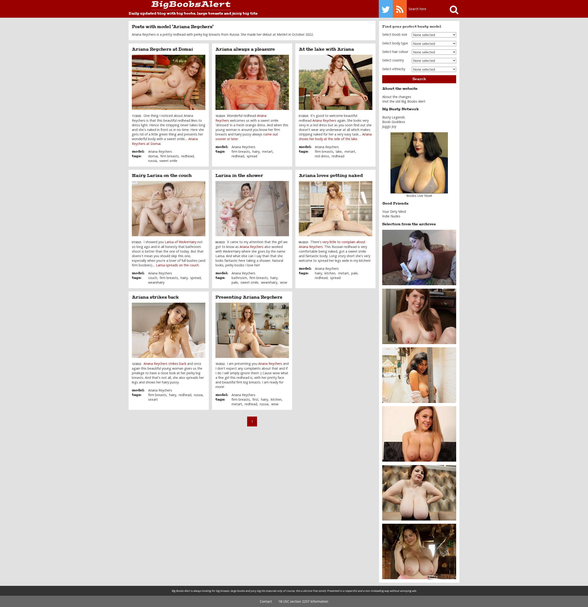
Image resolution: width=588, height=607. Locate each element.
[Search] (452, 9)
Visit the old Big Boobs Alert (403, 101)
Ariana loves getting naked (331, 175)
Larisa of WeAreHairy (181, 242)
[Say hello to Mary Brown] (419, 492)
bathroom (239, 278)
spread (252, 156)
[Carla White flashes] (419, 375)
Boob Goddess (393, 122)
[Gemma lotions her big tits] (419, 257)
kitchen (330, 273)
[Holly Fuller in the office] (419, 316)
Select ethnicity (393, 69)
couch (152, 278)
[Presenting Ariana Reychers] (252, 330)
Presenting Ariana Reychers (248, 297)
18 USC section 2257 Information (303, 601)
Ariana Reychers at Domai (162, 49)
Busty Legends (393, 117)
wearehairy (156, 282)
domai (153, 156)
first (255, 399)
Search (419, 79)
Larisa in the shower (239, 175)
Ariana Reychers (160, 151)
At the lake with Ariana (326, 49)
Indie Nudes (391, 216)
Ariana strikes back (155, 297)
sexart (153, 399)
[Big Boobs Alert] (180, 5)
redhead (187, 156)
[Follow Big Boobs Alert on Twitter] (386, 9)
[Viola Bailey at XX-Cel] (419, 433)
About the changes (396, 97)
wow (283, 282)
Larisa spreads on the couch (177, 265)
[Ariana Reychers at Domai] (168, 82)
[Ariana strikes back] (168, 330)
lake (339, 151)
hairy (256, 151)
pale (235, 282)
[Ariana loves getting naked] (335, 208)
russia (152, 160)
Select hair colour (395, 51)
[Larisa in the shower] (252, 208)
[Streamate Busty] (419, 162)
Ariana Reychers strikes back (165, 363)
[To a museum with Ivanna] (419, 551)
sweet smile (168, 160)
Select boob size (394, 34)
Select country (393, 60)
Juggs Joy (389, 126)
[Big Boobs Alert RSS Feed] (400, 9)
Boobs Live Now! (419, 195)
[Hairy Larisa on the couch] (168, 208)
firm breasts (169, 156)
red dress (322, 156)
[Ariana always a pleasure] (252, 82)
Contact (266, 601)
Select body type (395, 43)
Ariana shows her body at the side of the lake (335, 136)
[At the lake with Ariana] (335, 82)
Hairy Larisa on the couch (162, 175)
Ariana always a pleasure (245, 49)
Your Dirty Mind (394, 211)
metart (267, 151)
